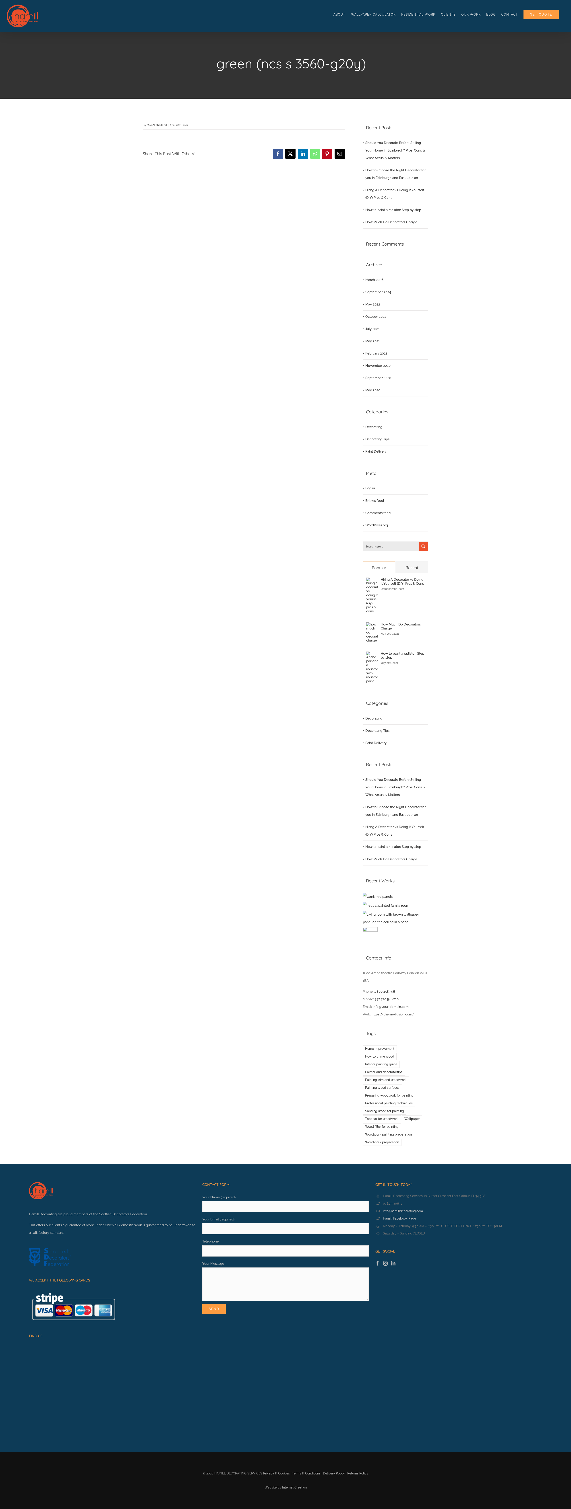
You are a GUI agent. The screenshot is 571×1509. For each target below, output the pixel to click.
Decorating (373, 427)
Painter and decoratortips (383, 1072)
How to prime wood (379, 1056)
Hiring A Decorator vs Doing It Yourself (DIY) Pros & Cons (402, 582)
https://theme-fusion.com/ (393, 1014)
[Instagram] (385, 1263)
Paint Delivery (376, 451)
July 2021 (372, 329)
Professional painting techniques (389, 1103)
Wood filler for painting (382, 1126)
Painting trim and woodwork (386, 1080)
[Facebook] (377, 1263)
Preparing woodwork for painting (389, 1095)
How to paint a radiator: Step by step (393, 210)
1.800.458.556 (384, 992)
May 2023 (372, 304)
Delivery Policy (334, 1473)
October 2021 (375, 317)
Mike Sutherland (157, 125)
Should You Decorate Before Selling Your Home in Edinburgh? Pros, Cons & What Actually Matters (395, 150)
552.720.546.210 (387, 999)
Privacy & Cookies (276, 1473)
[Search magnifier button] (423, 546)
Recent (411, 567)
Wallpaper (412, 1119)
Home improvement (379, 1048)
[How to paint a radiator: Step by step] (372, 655)
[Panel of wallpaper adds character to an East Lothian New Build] (395, 918)
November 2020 (378, 366)
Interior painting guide (381, 1064)
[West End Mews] (378, 896)
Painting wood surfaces (382, 1087)
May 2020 (372, 390)
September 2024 (378, 292)
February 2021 (376, 353)
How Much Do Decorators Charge (391, 222)
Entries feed (374, 501)
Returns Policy (357, 1473)
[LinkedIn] (393, 1263)
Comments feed (378, 513)
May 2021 (372, 341)
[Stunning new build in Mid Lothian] (386, 905)
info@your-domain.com (391, 1007)
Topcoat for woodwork (382, 1119)
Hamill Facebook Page (399, 1218)
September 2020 (378, 378)
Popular (379, 567)
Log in (370, 488)
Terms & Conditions (306, 1473)
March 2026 (374, 280)
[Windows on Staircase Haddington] (370, 935)
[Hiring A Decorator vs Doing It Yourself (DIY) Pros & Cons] (372, 581)
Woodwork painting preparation (388, 1134)
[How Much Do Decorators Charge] (372, 626)
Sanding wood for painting (384, 1111)
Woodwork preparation (382, 1142)
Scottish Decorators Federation (123, 1214)
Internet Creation (294, 1487)
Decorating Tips (377, 439)
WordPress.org (376, 525)
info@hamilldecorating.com (403, 1211)
